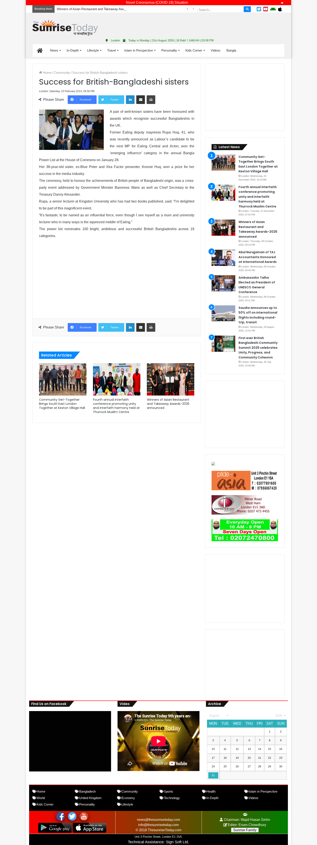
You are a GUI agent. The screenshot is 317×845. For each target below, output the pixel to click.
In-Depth (73, 50)
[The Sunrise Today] (65, 27)
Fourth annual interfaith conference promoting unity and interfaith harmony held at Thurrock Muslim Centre (116, 405)
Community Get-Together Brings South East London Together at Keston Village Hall (62, 403)
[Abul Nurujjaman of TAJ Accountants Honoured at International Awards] (223, 258)
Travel (111, 50)
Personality (169, 50)
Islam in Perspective (138, 50)
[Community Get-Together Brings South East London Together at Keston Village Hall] (62, 379)
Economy (128, 798)
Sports (168, 791)
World (41, 798)
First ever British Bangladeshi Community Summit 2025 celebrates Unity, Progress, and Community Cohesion (258, 348)
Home (47, 72)
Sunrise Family (244, 830)
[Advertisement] (201, 23)
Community (62, 72)
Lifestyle (93, 50)
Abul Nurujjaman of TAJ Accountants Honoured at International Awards (258, 257)
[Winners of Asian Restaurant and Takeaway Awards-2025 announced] (170, 379)
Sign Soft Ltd (177, 842)
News (54, 50)
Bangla (231, 50)
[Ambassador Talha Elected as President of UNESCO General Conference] (223, 283)
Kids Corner (193, 50)
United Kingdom (90, 798)
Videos (215, 50)
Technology (172, 798)
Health (210, 791)
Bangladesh (87, 791)
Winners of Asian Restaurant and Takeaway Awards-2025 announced (105, 9)
